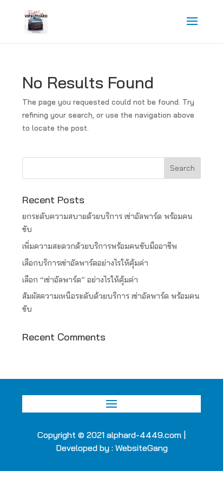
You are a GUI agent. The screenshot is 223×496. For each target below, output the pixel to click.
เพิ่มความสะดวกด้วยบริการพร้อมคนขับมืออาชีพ (99, 246)
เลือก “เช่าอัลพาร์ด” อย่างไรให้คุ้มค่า (80, 280)
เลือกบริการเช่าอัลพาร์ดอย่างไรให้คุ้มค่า (85, 263)
